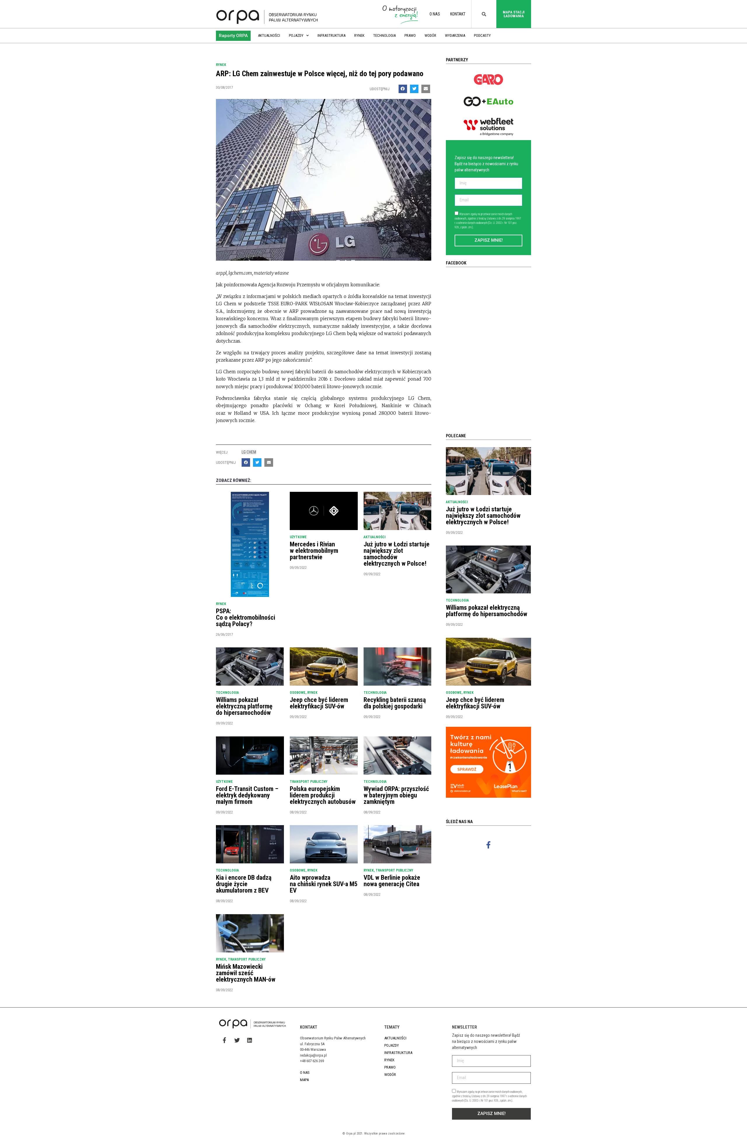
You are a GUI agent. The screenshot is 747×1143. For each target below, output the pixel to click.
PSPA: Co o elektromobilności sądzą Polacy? (245, 617)
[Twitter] (236, 1040)
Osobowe (298, 693)
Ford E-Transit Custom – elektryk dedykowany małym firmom (247, 795)
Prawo (410, 35)
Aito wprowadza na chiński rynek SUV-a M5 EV (323, 884)
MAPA (304, 1080)
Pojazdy (296, 35)
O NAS (435, 14)
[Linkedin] (249, 1040)
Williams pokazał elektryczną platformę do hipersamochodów (244, 706)
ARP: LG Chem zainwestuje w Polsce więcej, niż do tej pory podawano (319, 73)
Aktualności (269, 35)
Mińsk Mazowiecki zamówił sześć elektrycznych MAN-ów (245, 973)
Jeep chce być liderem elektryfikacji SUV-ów (319, 703)
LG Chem (249, 452)
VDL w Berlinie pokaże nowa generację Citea (392, 881)
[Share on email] (425, 89)
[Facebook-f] (488, 844)
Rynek (359, 35)
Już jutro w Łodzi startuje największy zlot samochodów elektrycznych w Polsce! (397, 554)
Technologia (384, 35)
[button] (233, 36)
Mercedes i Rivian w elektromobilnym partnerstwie (314, 551)
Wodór (430, 35)
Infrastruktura (331, 35)
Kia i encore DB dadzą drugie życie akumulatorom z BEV (243, 884)
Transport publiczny (308, 782)
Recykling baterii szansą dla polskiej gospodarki (395, 703)
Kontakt (457, 14)
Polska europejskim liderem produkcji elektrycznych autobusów (323, 795)
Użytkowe (298, 537)
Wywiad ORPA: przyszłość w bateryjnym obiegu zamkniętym (396, 795)
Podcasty (482, 35)
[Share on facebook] (403, 89)
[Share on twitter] (414, 89)
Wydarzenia (455, 35)
